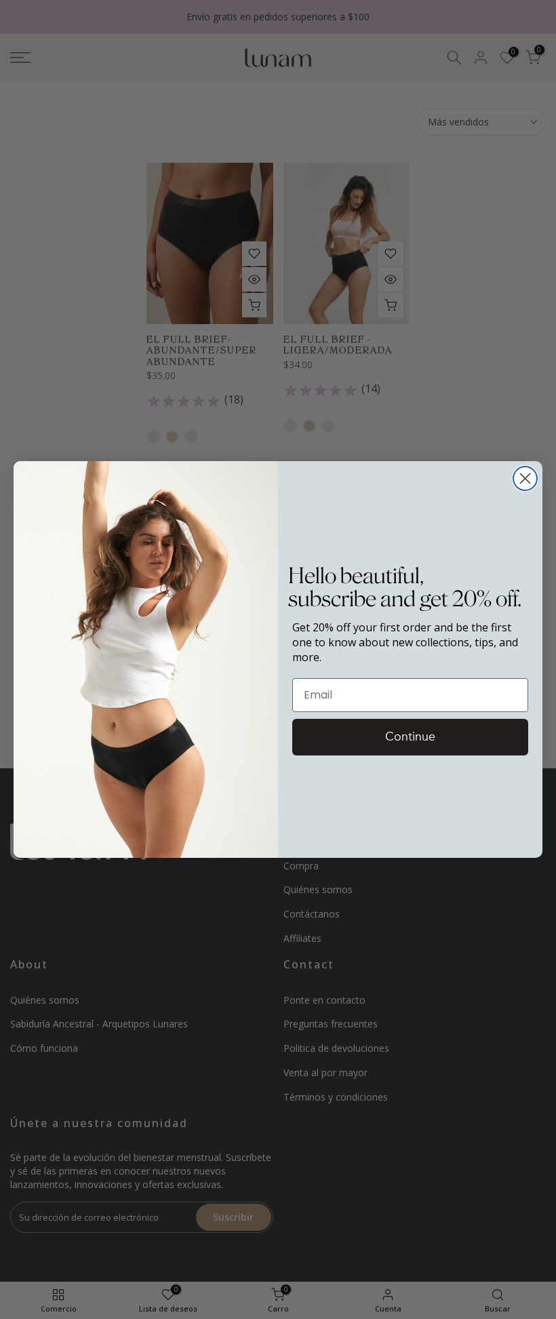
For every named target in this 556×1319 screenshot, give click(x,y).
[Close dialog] (525, 478)
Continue (410, 736)
